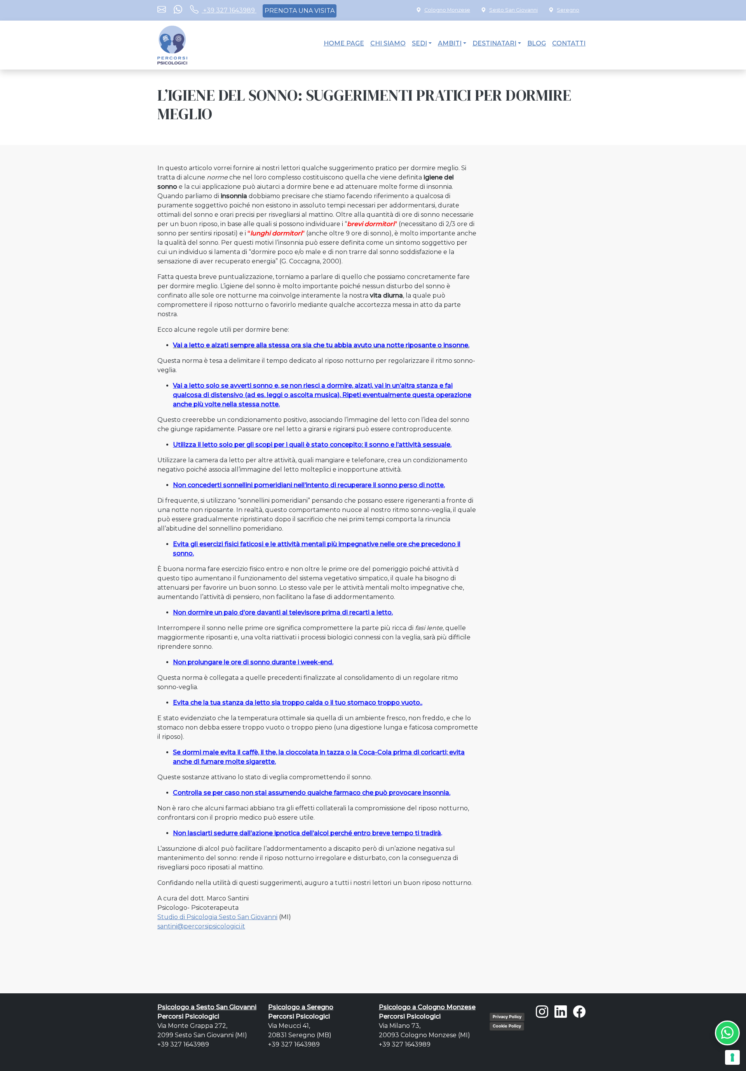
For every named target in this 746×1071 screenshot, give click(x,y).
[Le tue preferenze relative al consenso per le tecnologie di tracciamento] (732, 1057)
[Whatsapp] (178, 10)
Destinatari (494, 43)
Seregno (568, 10)
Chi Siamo (388, 43)
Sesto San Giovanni (513, 10)
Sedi (419, 43)
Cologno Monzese (447, 10)
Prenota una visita (300, 10)
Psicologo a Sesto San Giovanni (206, 1007)
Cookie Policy (507, 1026)
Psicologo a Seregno (300, 1007)
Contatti (569, 43)
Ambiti (450, 43)
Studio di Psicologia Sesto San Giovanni (217, 917)
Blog (536, 43)
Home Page (344, 43)
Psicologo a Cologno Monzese (427, 1007)
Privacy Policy (507, 1016)
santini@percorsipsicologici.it (201, 926)
